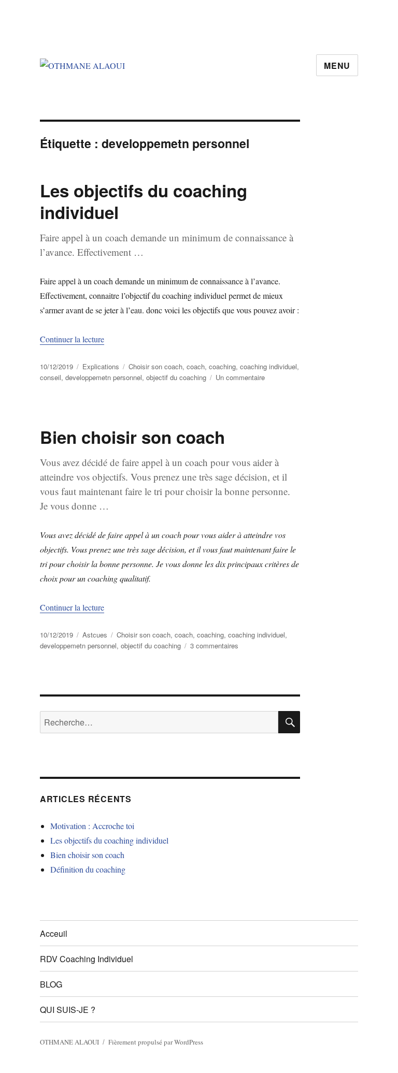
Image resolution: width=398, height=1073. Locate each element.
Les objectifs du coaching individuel (143, 201)
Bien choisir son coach (132, 437)
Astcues (94, 635)
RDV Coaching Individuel (86, 959)
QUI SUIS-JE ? (67, 1010)
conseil (50, 377)
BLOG (51, 984)
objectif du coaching (176, 377)
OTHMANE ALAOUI (69, 1042)
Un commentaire (240, 377)
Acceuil (53, 933)
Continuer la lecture (72, 339)
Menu (337, 65)
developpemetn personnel (103, 377)
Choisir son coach (155, 366)
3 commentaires (214, 645)
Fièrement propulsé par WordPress (155, 1042)
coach (196, 366)
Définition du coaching (87, 869)
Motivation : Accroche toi (92, 825)
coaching (222, 366)
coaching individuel (268, 366)
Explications (100, 366)
